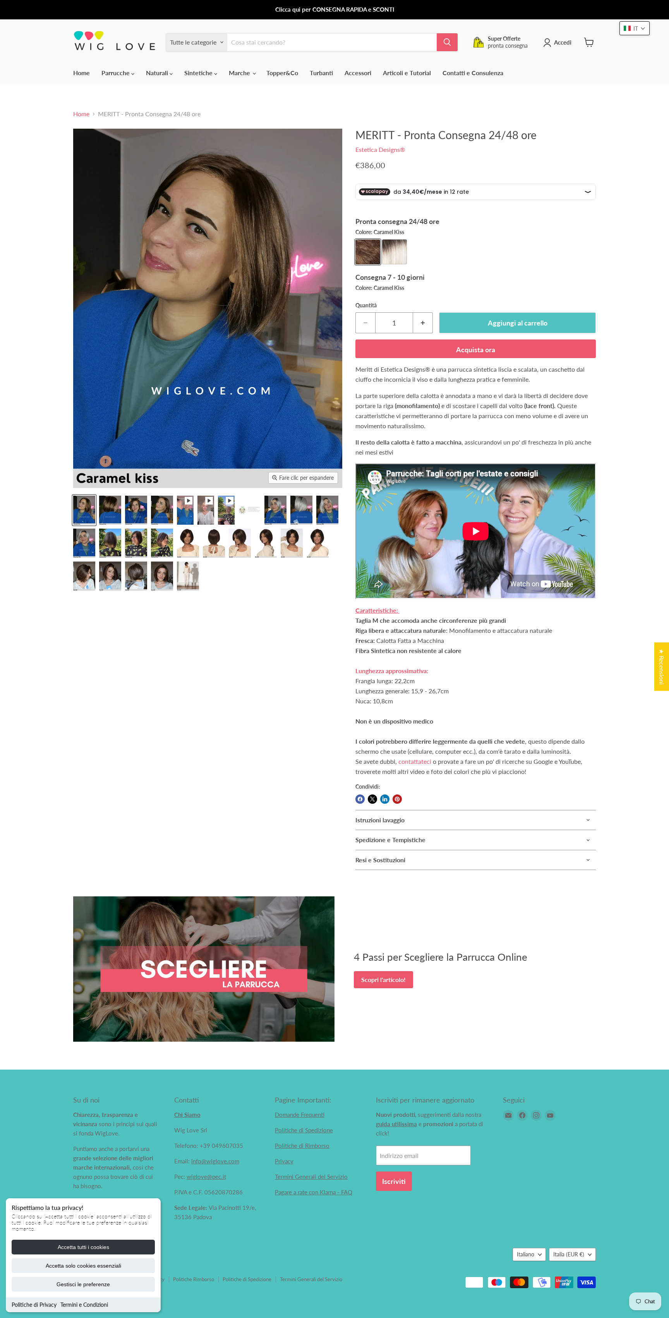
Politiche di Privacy (34, 1304)
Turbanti (321, 72)
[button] (634, 28)
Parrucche (116, 72)
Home (81, 72)
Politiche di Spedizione (304, 1130)
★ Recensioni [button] (662, 666)
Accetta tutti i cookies (83, 1247)
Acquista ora (475, 349)
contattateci (414, 761)
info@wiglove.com (215, 1161)
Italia (568, 1254)
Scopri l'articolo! (383, 979)
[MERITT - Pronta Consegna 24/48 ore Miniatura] (185, 510)
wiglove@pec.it (206, 1176)
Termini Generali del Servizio (311, 1176)
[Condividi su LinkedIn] (384, 799)
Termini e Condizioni (84, 1304)
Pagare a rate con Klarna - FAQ (313, 1192)
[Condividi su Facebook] (360, 799)
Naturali (158, 72)
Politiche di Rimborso (302, 1145)
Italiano (525, 1254)
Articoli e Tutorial (407, 72)
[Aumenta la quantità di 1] (423, 323)
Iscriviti (394, 1181)
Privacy (284, 1161)
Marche (240, 72)
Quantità (366, 305)
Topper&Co (282, 72)
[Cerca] (447, 42)
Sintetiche (199, 72)
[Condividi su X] (372, 799)
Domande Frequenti (299, 1114)
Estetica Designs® (380, 149)
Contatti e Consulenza (473, 72)
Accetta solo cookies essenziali (83, 1266)
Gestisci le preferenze (83, 1284)
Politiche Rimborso (193, 1279)
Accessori (358, 72)
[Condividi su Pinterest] (397, 799)
